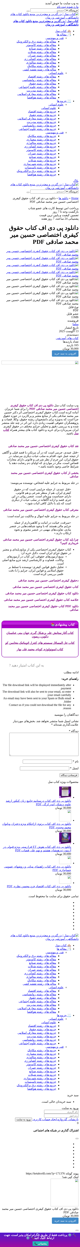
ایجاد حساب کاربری (44, 1119)
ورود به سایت (24, 1119)
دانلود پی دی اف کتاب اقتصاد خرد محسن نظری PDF (39, 886)
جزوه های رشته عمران (42, 153)
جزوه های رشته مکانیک (42, 136)
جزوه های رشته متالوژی (41, 143)
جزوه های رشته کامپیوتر (41, 150)
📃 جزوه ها (64, 101)
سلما (76, 324)
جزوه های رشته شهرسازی (39, 164)
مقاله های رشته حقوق (42, 83)
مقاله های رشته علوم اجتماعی (37, 87)
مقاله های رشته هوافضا (41, 97)
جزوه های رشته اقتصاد (42, 111)
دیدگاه (74, 731)
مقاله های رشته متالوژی (41, 62)
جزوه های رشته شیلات (42, 160)
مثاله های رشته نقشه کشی (39, 69)
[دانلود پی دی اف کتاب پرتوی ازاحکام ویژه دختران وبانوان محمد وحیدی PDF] (65, 820)
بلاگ (76, 180)
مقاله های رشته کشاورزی (40, 59)
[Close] (77, 1230)
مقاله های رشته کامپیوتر (41, 45)
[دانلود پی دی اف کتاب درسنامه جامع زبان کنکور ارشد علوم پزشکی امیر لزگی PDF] (65, 797)
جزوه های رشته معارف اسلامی (36, 118)
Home (75, 198)
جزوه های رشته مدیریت (41, 122)
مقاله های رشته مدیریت (41, 90)
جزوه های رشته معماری (41, 139)
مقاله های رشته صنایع (42, 48)
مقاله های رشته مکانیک (41, 66)
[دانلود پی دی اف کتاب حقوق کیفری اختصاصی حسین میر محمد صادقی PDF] (40, 254)
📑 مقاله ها (64, 34)
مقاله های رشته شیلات (42, 52)
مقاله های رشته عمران (42, 55)
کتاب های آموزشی (67, 338)
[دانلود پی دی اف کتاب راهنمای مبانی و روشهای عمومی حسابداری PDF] (65, 863)
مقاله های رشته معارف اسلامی (36, 94)
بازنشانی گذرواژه (68, 1119)
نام (76, 761)
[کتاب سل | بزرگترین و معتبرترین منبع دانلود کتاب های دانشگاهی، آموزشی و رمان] (40, 187)
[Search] (28, 11)
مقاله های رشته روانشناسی (39, 80)
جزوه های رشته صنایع (42, 157)
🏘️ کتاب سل (63, 31)
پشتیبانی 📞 (40, 1243)
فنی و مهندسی (55, 38)
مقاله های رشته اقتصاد (42, 76)
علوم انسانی (56, 73)
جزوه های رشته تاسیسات (40, 167)
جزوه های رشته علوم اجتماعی (37, 129)
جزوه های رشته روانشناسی (39, 125)
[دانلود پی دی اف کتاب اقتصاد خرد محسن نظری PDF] (65, 882)
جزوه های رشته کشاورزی (40, 146)
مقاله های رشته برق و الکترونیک (36, 41)
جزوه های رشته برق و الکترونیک (36, 171)
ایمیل (74, 768)
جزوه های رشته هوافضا (41, 174)
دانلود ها (63, 198)
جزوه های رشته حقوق (42, 115)
